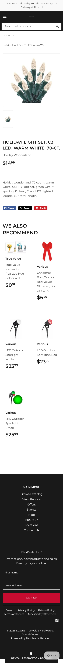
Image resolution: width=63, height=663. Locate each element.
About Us (31, 520)
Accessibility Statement (42, 614)
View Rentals (31, 499)
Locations (31, 525)
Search (10, 610)
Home (6, 35)
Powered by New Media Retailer (30, 638)
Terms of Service (14, 614)
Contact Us (31, 530)
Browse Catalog (32, 494)
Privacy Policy (26, 610)
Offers (31, 504)
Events (31, 509)
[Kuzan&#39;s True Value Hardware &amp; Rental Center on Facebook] (57, 621)
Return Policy (46, 610)
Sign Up (31, 598)
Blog (31, 514)
